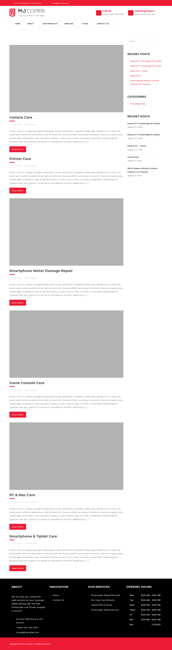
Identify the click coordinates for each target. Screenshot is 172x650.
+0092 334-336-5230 (27, 627)
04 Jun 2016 (16, 125)
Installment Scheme (101, 605)
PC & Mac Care (22, 495)
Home (17, 24)
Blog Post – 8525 (138, 71)
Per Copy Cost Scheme (103, 600)
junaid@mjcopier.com (60, 3)
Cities (85, 24)
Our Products (50, 24)
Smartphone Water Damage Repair (41, 271)
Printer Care (20, 159)
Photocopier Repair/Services (105, 595)
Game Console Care (26, 383)
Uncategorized (137, 103)
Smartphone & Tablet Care (33, 536)
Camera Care (20, 117)
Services (68, 24)
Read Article (17, 149)
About (30, 24)
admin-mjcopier (31, 125)
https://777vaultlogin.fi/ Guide (145, 61)
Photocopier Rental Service (105, 610)
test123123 (135, 75)
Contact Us (103, 24)
